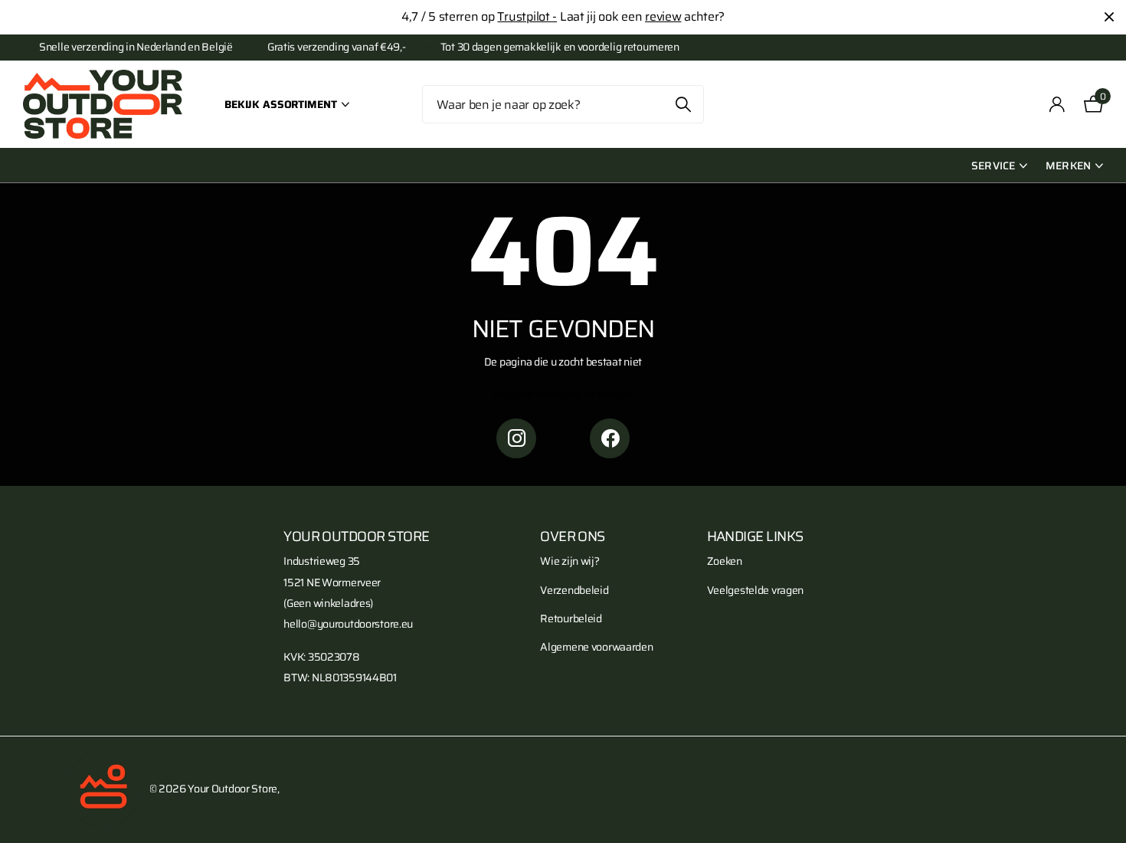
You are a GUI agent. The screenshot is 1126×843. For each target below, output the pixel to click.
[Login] (1057, 104)
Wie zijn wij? (569, 561)
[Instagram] (516, 438)
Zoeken (683, 104)
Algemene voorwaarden (596, 646)
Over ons (572, 536)
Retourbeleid (571, 618)
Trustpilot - (527, 16)
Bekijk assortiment (281, 104)
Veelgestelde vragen (755, 590)
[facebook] (610, 438)
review (663, 16)
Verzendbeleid (574, 590)
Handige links (755, 536)
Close (1109, 17)
